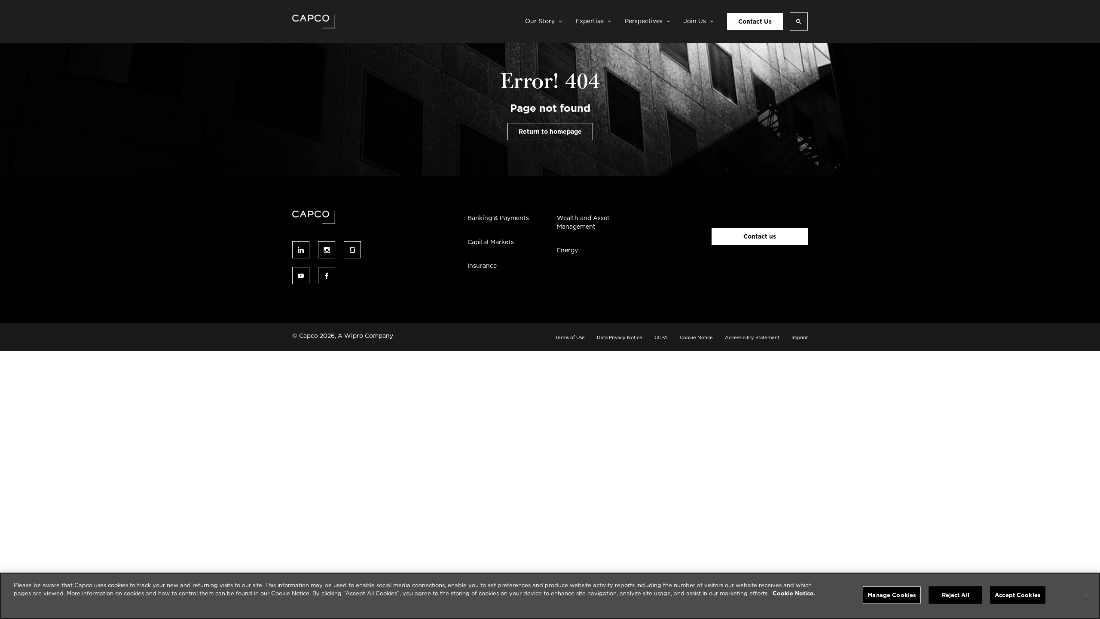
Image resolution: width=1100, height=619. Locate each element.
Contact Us (755, 21)
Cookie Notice (696, 337)
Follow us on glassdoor (352, 249)
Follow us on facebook (326, 275)
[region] (550, 596)
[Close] (1086, 594)
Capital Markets (491, 242)
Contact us (759, 236)
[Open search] (799, 21)
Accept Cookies (1018, 595)
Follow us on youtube (301, 275)
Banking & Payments (498, 218)
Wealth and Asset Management (583, 222)
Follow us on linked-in (301, 249)
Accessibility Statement (752, 337)
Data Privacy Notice (619, 337)
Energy (567, 250)
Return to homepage (550, 131)
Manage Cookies (892, 595)
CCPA (661, 337)
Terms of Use (570, 337)
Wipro (353, 335)
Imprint (799, 337)
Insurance (482, 265)
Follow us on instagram (326, 249)
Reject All (955, 595)
